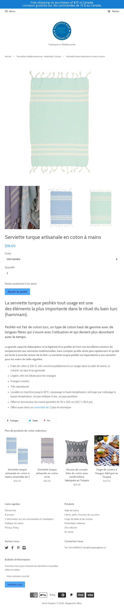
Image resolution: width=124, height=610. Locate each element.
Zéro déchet (70, 527)
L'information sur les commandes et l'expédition (29, 519)
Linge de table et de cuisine (78, 519)
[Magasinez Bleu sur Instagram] (24, 548)
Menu (12, 11)
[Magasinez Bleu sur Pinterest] (18, 548)
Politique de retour (14, 523)
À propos (9, 514)
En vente (68, 532)
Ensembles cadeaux (74, 523)
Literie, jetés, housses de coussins (81, 514)
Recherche (10, 510)
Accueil (8, 56)
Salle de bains (71, 510)
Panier (115, 11)
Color (8, 253)
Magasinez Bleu (73, 603)
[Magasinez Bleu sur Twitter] (6, 548)
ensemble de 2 (42, 407)
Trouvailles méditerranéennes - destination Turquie (38, 56)
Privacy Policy (12, 527)
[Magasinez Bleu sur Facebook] (12, 548)
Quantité (10, 267)
